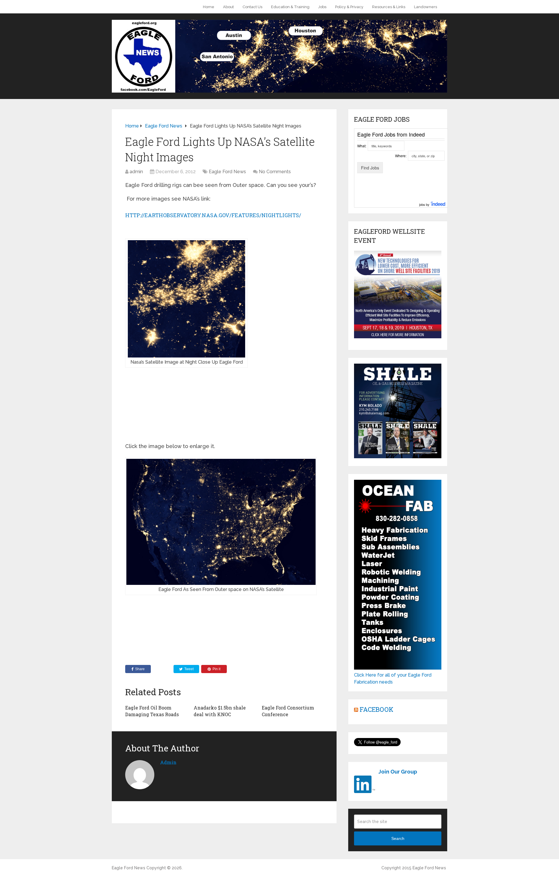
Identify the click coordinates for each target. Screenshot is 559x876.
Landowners (425, 7)
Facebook (376, 709)
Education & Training (290, 7)
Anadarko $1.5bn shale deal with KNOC (220, 711)
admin (136, 171)
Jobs (322, 7)
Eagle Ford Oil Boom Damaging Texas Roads (152, 711)
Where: (400, 155)
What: (361, 145)
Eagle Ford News (227, 171)
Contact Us (252, 7)
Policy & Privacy (349, 7)
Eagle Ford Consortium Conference (288, 711)
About (228, 7)
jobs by (424, 204)
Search (397, 838)
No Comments (275, 171)
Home (208, 7)
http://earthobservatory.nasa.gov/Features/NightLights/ (213, 215)
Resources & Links (388, 7)
